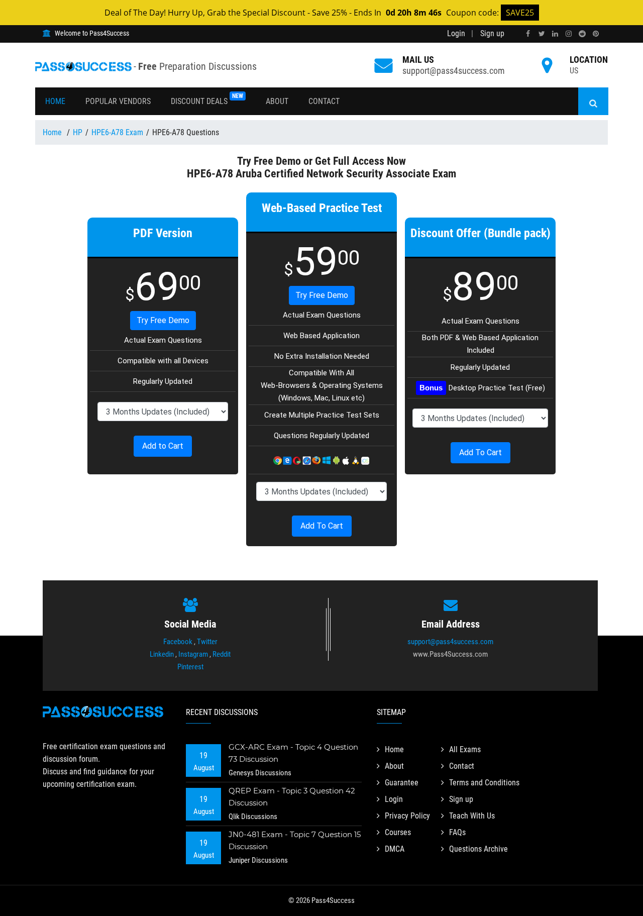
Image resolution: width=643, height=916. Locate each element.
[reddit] (582, 34)
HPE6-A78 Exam (117, 132)
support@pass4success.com (453, 70)
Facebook (177, 641)
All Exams (465, 749)
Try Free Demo (163, 320)
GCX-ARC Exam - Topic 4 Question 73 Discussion (293, 753)
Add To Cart (321, 526)
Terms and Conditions (484, 782)
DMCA (394, 849)
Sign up (492, 33)
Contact (324, 101)
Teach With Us (472, 816)
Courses (398, 832)
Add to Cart (162, 446)
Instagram (193, 654)
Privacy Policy (407, 816)
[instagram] (568, 34)
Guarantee (401, 782)
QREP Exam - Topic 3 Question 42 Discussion (292, 796)
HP (77, 132)
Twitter (207, 641)
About (277, 101)
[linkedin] (555, 34)
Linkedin (162, 654)
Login (456, 33)
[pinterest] (595, 34)
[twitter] (541, 34)
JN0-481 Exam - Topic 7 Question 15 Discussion (295, 840)
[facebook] (527, 34)
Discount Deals (207, 99)
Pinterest (190, 666)
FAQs (457, 832)
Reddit (221, 654)
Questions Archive (478, 849)
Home (55, 101)
